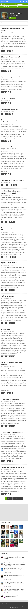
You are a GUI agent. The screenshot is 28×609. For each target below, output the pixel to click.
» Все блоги (4, 549)
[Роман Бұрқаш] (7, 545)
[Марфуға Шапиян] (7, 532)
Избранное (20, 4)
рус (9, 2)
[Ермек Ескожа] (21, 536)
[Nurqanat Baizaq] (21, 527)
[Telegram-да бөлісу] (8, 51)
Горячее (19, 6)
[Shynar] (12, 527)
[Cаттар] (12, 541)
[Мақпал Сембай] (12, 545)
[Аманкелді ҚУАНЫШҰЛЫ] (16, 536)
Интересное (6, 6)
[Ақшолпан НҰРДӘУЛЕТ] (7, 527)
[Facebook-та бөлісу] (2, 51)
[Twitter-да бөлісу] (10, 51)
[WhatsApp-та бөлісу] (12, 51)
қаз (9, 0)
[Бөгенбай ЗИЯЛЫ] (12, 532)
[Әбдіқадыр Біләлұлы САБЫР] (16, 527)
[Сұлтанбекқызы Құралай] (7, 536)
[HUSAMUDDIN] (3, 545)
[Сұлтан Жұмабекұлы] (16, 532)
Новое (4, 4)
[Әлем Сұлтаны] (16, 541)
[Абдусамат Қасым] (3, 527)
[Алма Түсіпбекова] (21, 541)
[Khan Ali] (3, 536)
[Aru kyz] (12, 536)
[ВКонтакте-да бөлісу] (4, 51)
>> (21, 498)
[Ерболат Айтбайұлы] (3, 532)
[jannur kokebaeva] (3, 541)
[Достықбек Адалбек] (16, 545)
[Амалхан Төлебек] (7, 541)
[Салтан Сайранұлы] (21, 532)
